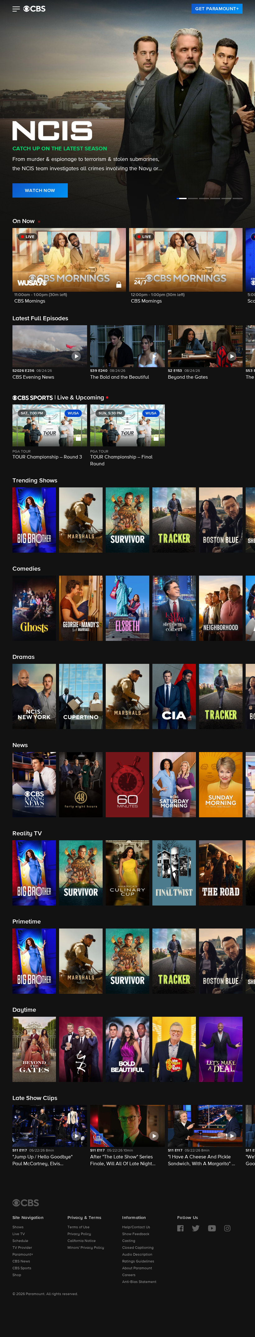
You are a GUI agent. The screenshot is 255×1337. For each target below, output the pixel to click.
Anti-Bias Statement (139, 1282)
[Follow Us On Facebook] (180, 1228)
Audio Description (137, 1255)
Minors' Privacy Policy (85, 1248)
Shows (18, 1227)
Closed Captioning (138, 1248)
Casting (128, 1241)
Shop (16, 1275)
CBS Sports (21, 1268)
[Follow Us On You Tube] (212, 1228)
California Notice (81, 1241)
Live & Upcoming (79, 398)
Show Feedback (135, 1234)
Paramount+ (22, 1255)
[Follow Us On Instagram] (227, 1228)
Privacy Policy (79, 1234)
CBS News (21, 1261)
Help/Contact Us (136, 1227)
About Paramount (137, 1268)
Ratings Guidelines (138, 1261)
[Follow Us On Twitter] (196, 1228)
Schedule (20, 1241)
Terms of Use (78, 1227)
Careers (129, 1275)
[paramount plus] (34, 9)
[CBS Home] (25, 1203)
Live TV (18, 1234)
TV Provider (22, 1248)
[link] (217, 9)
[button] (16, 10)
